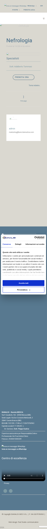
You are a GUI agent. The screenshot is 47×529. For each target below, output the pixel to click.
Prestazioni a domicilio (23, 191)
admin (27, 46)
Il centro (14, 154)
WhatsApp (31, 6)
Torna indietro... (35, 85)
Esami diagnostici (21, 177)
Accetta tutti (23, 283)
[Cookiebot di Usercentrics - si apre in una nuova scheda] (34, 237)
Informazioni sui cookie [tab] (35, 244)
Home (13, 149)
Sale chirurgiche (20, 182)
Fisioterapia (19, 186)
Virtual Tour (18, 158)
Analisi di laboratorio (22, 195)
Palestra (17, 163)
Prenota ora (22, 77)
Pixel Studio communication (28, 522)
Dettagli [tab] (18, 244)
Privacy (6, 483)
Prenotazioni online (18, 205)
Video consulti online (22, 200)
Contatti (14, 219)
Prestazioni (15, 168)
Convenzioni (16, 210)
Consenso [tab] (7, 244)
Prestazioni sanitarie (22, 173)
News (13, 215)
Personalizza (22, 290)
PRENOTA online (29, 10)
